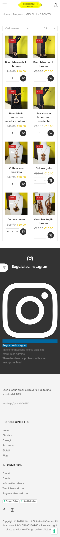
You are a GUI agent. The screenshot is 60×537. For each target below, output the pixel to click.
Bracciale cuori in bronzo (43, 64)
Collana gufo (44, 168)
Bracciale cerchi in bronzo (16, 64)
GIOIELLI (31, 14)
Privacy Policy (12, 501)
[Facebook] (4, 510)
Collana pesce (16, 219)
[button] (23, 78)
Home (6, 14)
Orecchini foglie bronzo (43, 221)
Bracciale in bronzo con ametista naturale (16, 117)
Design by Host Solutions (40, 529)
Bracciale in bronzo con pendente (44, 117)
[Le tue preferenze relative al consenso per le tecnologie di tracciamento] (54, 531)
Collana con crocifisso (16, 170)
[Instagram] (12, 510)
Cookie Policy (30, 501)
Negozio (18, 14)
